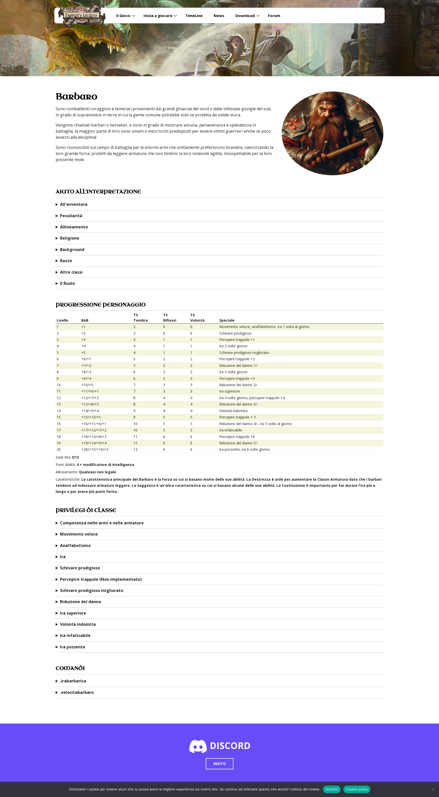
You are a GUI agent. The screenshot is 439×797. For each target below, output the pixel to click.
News (219, 15)
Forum (274, 15)
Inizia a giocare (158, 15)
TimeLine (193, 15)
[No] (432, 789)
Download (245, 15)
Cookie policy (357, 789)
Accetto (331, 789)
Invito (219, 763)
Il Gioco (123, 15)
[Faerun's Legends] (84, 15)
